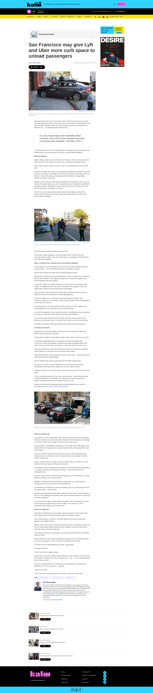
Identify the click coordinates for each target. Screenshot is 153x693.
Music (46, 16)
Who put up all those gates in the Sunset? (51, 629)
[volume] (34, 11)
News (39, 16)
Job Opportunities (65, 675)
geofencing (38, 343)
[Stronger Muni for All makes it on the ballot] (34, 616)
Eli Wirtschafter (36, 63)
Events (63, 16)
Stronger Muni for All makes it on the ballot (52, 615)
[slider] (36, 11)
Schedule (30, 16)
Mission (63, 672)
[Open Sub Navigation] (35, 16)
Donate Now (64, 679)
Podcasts (70, 16)
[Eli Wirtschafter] (37, 586)
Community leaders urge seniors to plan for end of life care (56, 655)
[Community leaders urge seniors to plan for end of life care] (34, 656)
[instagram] (99, 16)
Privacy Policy (64, 682)
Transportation (69, 577)
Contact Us (85, 679)
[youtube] (103, 16)
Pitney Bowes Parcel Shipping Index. (56, 386)
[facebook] (95, 16)
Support (88, 16)
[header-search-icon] (114, 4)
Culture (54, 16)
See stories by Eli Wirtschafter (52, 600)
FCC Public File (86, 672)
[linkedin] (107, 16)
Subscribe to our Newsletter (89, 675)
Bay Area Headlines (45, 613)
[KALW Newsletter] (112, 30)
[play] (29, 11)
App (121, 16)
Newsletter (114, 16)
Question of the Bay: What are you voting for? (52, 642)
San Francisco (57, 577)
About (79, 16)
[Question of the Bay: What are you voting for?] (34, 643)
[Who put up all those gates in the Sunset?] (34, 629)
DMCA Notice (85, 682)
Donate (122, 4)
